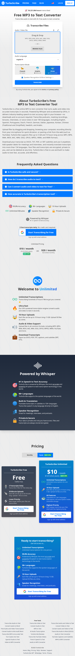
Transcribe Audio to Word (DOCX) (62, 631)
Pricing (25, 3)
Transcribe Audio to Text (12, 623)
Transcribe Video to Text (37, 623)
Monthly (30, 455)
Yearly (45, 455)
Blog (41, 3)
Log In (60, 3)
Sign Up (70, 3)
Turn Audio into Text (12, 637)
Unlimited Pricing (37, 244)
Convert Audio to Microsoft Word (12, 631)
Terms (44, 653)
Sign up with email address (37, 237)
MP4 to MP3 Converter (62, 639)
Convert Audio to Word (12, 626)
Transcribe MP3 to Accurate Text (12, 634)
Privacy (49, 653)
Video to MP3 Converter (12, 642)
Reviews (43, 650)
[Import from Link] (58, 30)
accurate (56, 384)
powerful (22, 387)
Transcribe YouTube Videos (37, 637)
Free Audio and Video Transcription (12, 629)
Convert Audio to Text (38, 626)
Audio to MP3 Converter (37, 642)
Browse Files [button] (37, 49)
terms (44, 89)
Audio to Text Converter (62, 634)
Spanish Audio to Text (12, 639)
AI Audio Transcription (37, 631)
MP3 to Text (37, 629)
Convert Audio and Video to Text (62, 629)
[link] (54, 30)
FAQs (34, 3)
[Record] (54, 30)
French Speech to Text (37, 639)
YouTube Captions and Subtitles (62, 637)
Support (49, 650)
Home (25, 650)
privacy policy (54, 89)
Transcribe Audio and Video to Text (62, 623)
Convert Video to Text (62, 626)
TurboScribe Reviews (37, 634)
